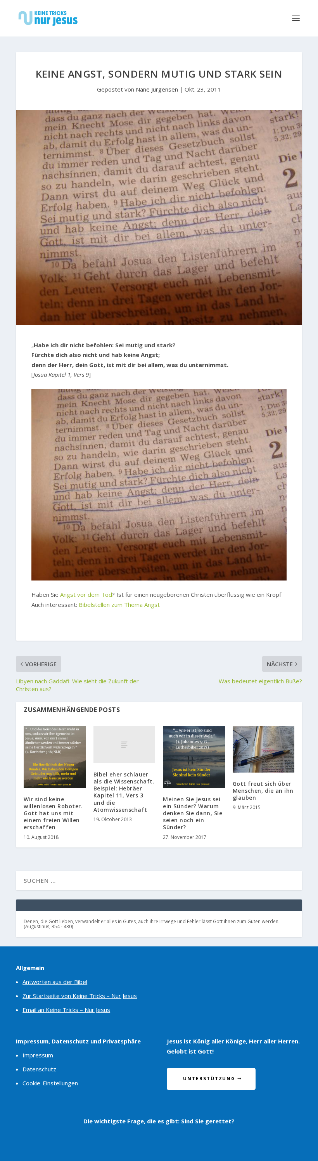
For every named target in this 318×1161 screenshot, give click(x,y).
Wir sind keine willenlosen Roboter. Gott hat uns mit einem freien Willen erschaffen (53, 813)
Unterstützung (209, 1078)
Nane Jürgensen (157, 89)
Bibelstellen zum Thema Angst (119, 604)
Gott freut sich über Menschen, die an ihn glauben (263, 790)
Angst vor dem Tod (86, 594)
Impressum (37, 1055)
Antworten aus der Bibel (54, 982)
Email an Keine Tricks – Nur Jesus (66, 1010)
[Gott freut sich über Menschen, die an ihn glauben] (264, 749)
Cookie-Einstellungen (50, 1083)
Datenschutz (39, 1069)
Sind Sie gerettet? (208, 1121)
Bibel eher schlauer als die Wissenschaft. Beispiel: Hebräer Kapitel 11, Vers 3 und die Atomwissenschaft (124, 792)
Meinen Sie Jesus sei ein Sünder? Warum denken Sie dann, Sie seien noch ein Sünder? (192, 813)
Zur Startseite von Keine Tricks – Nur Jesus (79, 996)
